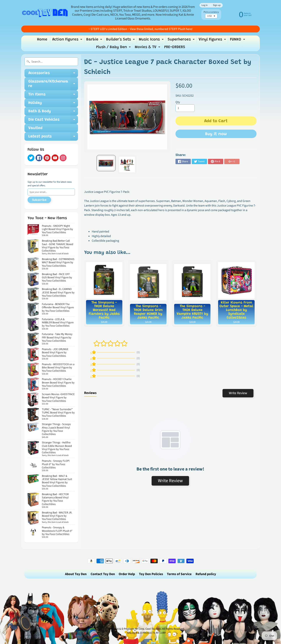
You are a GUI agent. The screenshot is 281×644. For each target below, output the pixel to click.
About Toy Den (76, 574)
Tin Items (53, 96)
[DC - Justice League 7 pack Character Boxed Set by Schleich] (106, 163)
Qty (177, 102)
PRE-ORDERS (174, 47)
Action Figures (67, 40)
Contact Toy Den (103, 574)
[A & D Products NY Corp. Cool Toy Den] (45, 12)
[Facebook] (39, 157)
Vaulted (35, 128)
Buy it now (216, 134)
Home (42, 39)
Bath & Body (53, 112)
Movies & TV (148, 48)
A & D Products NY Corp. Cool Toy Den (139, 629)
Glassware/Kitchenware (53, 84)
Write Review (238, 393)
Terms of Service (179, 574)
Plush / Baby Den (114, 48)
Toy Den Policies (151, 574)
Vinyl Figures (213, 40)
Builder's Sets (121, 40)
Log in (204, 5)
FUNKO (238, 40)
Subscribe (39, 200)
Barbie (94, 40)
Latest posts (53, 138)
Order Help (127, 574)
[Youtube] (55, 157)
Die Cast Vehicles (53, 121)
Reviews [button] (90, 393)
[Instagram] (63, 157)
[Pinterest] (47, 157)
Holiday (53, 104)
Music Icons (152, 40)
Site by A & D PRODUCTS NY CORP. (146, 633)
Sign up (217, 5)
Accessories (53, 74)
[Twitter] (31, 157)
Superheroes (182, 40)
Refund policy (206, 574)
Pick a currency (211, 12)
